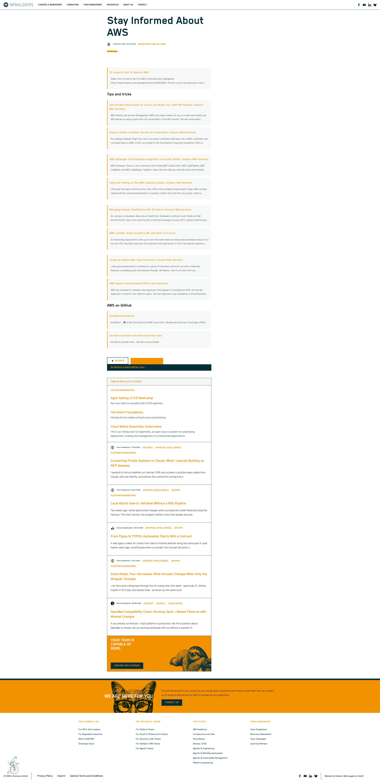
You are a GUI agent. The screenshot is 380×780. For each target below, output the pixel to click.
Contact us (172, 702)
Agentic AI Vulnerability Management (210, 758)
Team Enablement (258, 729)
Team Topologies (258, 739)
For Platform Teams (145, 729)
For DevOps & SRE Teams (148, 744)
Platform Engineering (203, 763)
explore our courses (147, 361)
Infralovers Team (119, 44)
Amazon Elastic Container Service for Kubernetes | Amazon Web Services (152, 132)
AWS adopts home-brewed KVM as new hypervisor (138, 283)
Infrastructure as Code (152, 44)
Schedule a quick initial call (128, 367)
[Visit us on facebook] (358, 5)
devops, (176, 490)
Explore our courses (127, 665)
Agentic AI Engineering (203, 748)
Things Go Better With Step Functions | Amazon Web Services (146, 260)
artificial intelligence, (168, 447)
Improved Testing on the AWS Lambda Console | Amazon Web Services (150, 182)
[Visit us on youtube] (364, 5)
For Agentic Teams (144, 748)
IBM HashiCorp (200, 729)
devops (178, 528)
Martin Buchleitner (124, 603)
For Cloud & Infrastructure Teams (152, 734)
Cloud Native (199, 739)
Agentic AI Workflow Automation (208, 753)
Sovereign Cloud (86, 744)
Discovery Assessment (260, 734)
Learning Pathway (258, 744)
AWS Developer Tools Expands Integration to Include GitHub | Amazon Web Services (158, 159)
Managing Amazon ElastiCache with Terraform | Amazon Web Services (150, 209)
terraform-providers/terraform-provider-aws (135, 335)
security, (147, 447)
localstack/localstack (121, 316)
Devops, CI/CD (199, 744)
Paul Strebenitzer (123, 447)
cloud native (175, 603)
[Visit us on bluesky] (374, 5)
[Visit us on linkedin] (369, 5)
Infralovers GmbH (19, 776)
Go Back (119, 360)
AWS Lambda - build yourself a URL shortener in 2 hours (142, 233)
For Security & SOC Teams (148, 739)
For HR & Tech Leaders (89, 729)
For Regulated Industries (90, 734)
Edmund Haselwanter (125, 528)
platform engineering (123, 453)
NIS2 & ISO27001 (86, 739)
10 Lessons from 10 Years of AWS (129, 72)
